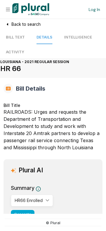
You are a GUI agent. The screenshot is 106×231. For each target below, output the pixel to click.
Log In (94, 9)
